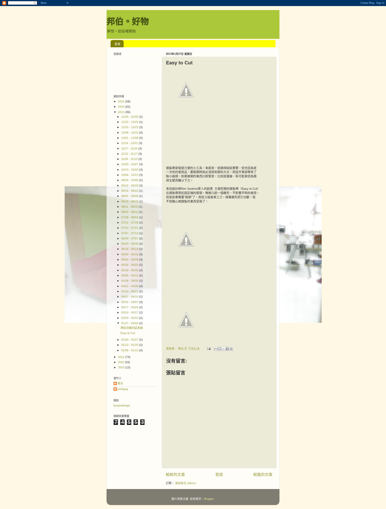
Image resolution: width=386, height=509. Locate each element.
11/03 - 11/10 (129, 159)
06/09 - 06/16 (130, 254)
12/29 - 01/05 (130, 116)
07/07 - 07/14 (130, 233)
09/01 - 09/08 (130, 196)
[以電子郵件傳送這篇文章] (216, 349)
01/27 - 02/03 (130, 323)
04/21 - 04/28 (130, 286)
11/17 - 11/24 (129, 148)
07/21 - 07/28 (130, 222)
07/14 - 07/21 (130, 227)
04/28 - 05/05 (130, 280)
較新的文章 (175, 475)
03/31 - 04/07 (130, 302)
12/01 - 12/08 (130, 137)
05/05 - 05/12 (130, 275)
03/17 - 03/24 (130, 307)
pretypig (123, 389)
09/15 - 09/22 (130, 190)
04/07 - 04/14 (130, 296)
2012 (121, 357)
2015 (121, 101)
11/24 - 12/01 (130, 143)
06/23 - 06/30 (130, 243)
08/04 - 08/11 (130, 211)
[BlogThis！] (220, 349)
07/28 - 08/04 (130, 217)
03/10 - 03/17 (130, 312)
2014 (121, 106)
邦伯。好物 (128, 21)
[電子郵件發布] (208, 348)
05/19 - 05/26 (130, 270)
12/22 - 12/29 (130, 122)
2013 (121, 112)
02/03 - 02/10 (130, 317)
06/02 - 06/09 (130, 259)
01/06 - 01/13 (130, 350)
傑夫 (120, 383)
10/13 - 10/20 (130, 169)
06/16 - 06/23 (130, 248)
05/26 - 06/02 (130, 264)
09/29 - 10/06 (130, 180)
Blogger (209, 498)
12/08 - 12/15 (130, 132)
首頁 (117, 44)
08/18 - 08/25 (130, 201)
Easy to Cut (127, 333)
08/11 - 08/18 (130, 206)
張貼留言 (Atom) (185, 483)
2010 (121, 367)
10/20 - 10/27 (130, 164)
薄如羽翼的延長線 (131, 327)
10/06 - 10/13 (130, 174)
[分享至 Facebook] (227, 349)
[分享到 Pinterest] (231, 349)
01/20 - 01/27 (130, 339)
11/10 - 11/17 (129, 153)
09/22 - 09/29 (130, 185)
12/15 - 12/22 (130, 127)
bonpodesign (122, 405)
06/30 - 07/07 (130, 238)
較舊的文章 (262, 475)
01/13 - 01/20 (130, 344)
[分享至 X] (224, 349)
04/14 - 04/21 (130, 291)
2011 (121, 362)
